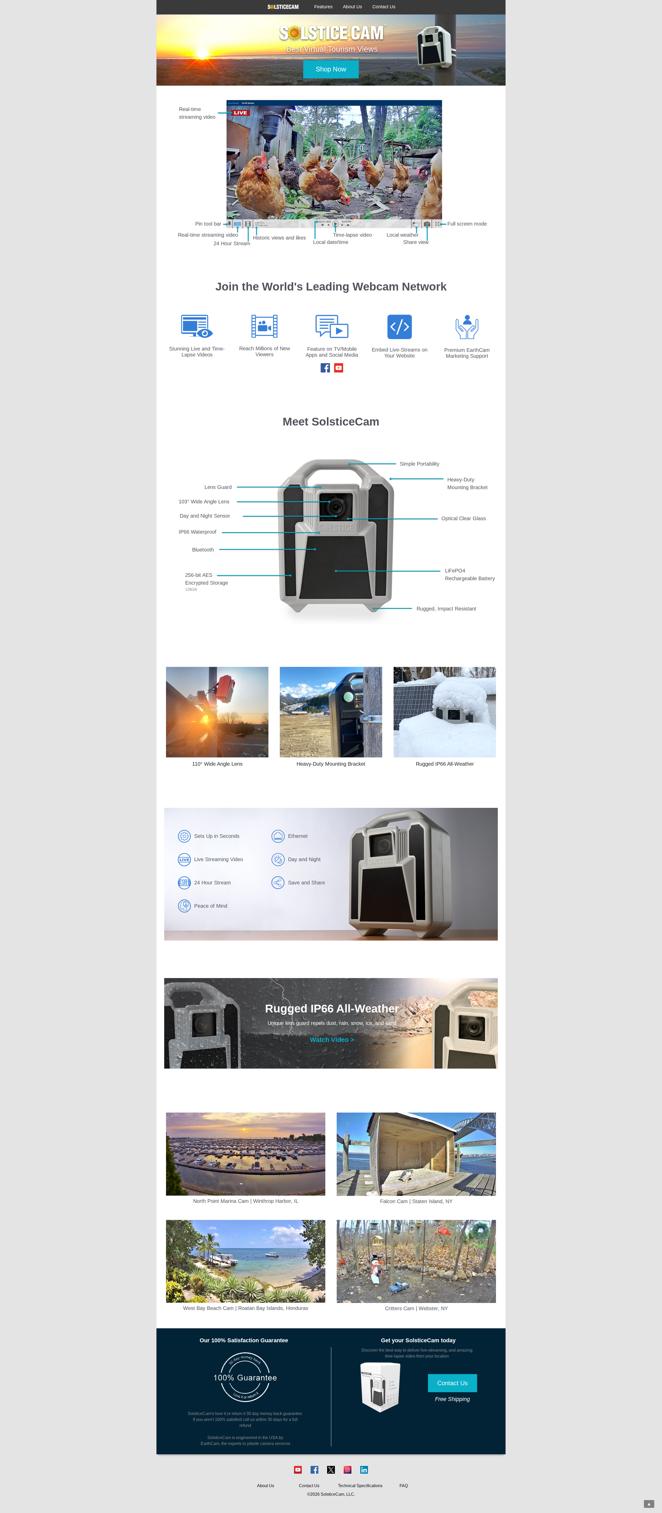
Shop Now (331, 69)
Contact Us (452, 1383)
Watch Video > (332, 1039)
